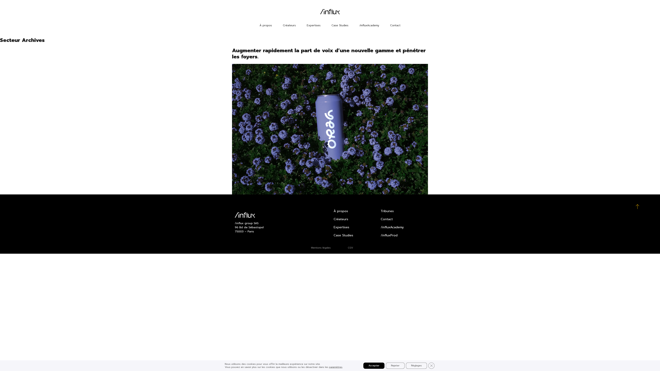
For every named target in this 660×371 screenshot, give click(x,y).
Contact (395, 25)
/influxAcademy (369, 25)
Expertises (314, 25)
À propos (266, 25)
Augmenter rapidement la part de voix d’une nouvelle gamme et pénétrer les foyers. (329, 54)
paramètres (335, 367)
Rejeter (395, 365)
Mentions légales (321, 248)
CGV (350, 248)
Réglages (416, 365)
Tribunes (387, 211)
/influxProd (389, 235)
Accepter (373, 365)
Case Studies (340, 25)
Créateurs (289, 25)
